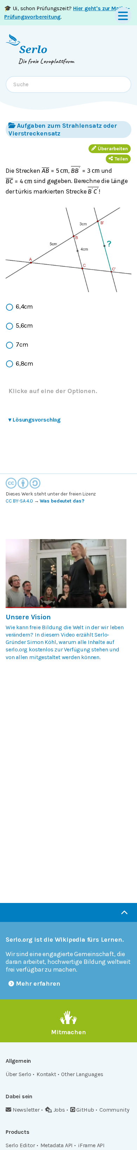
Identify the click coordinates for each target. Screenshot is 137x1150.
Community (114, 1109)
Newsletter (26, 1109)
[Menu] (123, 15)
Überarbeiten (113, 149)
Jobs (59, 1109)
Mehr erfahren (38, 983)
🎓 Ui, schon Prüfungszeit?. (67, 12)
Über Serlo (18, 1074)
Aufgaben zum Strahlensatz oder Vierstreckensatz (62, 129)
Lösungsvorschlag (34, 419)
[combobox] (68, 84)
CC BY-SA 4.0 (19, 501)
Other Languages (82, 1074)
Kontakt (46, 1074)
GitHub (85, 1109)
